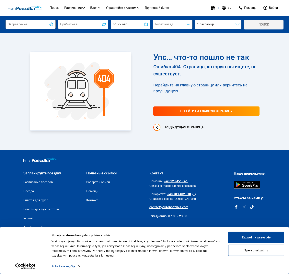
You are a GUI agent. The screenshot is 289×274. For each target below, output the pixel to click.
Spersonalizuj (253, 250)
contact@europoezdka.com (168, 207)
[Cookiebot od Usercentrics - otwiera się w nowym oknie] (25, 266)
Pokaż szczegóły (63, 266)
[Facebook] (236, 207)
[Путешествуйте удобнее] (213, 8)
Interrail (28, 218)
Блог (93, 8)
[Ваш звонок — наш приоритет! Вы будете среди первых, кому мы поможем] (194, 194)
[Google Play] (247, 185)
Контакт (92, 200)
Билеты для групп (35, 200)
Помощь (92, 191)
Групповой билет (157, 8)
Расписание (73, 8)
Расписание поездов (38, 182)
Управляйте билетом (121, 8)
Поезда (28, 191)
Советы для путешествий (41, 209)
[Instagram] (244, 207)
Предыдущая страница (184, 127)
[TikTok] (251, 207)
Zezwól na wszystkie (256, 237)
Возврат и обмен (98, 182)
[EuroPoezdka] (40, 160)
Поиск (54, 8)
